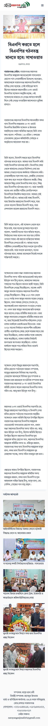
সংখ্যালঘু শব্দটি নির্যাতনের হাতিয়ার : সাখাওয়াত (23, 564)
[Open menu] (42, 5)
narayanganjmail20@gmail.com (24, 718)
